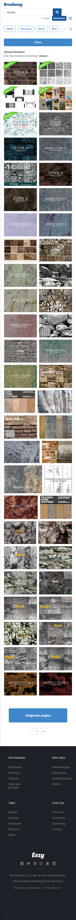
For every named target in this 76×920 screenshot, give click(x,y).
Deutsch (13, 829)
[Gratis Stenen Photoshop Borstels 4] (20, 149)
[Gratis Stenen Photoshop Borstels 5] (55, 174)
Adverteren (59, 772)
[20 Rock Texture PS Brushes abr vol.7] (20, 532)
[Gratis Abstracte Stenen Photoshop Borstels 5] (55, 684)
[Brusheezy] (13, 5)
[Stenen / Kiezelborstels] (58, 479)
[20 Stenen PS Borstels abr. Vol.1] (55, 250)
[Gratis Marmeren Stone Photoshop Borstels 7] (20, 275)
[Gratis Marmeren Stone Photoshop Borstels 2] (20, 300)
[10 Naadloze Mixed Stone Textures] (56, 507)
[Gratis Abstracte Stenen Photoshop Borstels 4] (20, 684)
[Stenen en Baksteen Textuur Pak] (55, 98)
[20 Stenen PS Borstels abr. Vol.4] (55, 300)
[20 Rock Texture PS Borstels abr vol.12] (55, 583)
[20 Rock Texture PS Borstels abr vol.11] (55, 275)
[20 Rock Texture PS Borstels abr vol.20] (55, 557)
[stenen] (55, 427)
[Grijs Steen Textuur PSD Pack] (55, 73)
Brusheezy (15, 767)
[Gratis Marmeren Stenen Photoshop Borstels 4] (20, 376)
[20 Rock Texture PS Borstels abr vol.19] (20, 583)
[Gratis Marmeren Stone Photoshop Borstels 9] (55, 199)
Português (15, 823)
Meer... (12, 834)
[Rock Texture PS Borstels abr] (20, 557)
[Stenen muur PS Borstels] (20, 427)
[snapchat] (47, 863)
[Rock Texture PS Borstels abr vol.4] (55, 608)
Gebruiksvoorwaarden (27, 887)
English (13, 812)
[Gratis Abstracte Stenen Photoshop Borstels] (21, 507)
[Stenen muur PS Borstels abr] (55, 326)
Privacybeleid (52, 887)
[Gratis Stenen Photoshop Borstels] (55, 123)
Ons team (58, 817)
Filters (38, 42)
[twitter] (28, 863)
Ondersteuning (61, 778)
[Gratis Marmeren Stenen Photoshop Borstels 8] (55, 225)
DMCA (56, 784)
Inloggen (45, 18)
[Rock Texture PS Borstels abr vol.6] (55, 633)
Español (13, 817)
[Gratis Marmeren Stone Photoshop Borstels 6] (20, 225)
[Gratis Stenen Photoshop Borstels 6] (20, 250)
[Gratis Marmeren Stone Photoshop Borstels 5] (55, 351)
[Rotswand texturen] (23, 479)
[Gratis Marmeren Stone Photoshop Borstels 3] (20, 326)
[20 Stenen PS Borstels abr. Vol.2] (20, 351)
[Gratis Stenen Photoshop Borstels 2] (20, 199)
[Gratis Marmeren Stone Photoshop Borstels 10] (55, 149)
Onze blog (58, 823)
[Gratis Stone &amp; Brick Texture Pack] (57, 452)
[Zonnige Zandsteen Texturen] (19, 401)
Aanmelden (59, 18)
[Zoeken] (57, 12)
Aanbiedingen (61, 767)
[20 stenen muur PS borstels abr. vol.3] (20, 633)
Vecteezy (14, 772)
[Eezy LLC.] (38, 856)
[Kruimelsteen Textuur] (22, 452)
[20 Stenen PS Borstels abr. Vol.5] (20, 174)
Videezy (13, 778)
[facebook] (22, 863)
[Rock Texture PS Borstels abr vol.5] (20, 608)
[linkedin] (54, 863)
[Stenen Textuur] (54, 401)
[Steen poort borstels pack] (20, 98)
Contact (57, 829)
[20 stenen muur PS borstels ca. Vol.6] (55, 376)
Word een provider (14, 785)
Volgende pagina (38, 715)
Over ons (58, 812)
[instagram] (41, 863)
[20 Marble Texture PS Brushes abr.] (20, 123)
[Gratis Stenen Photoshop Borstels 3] (20, 73)
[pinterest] (34, 863)
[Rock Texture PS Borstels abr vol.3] (20, 658)
